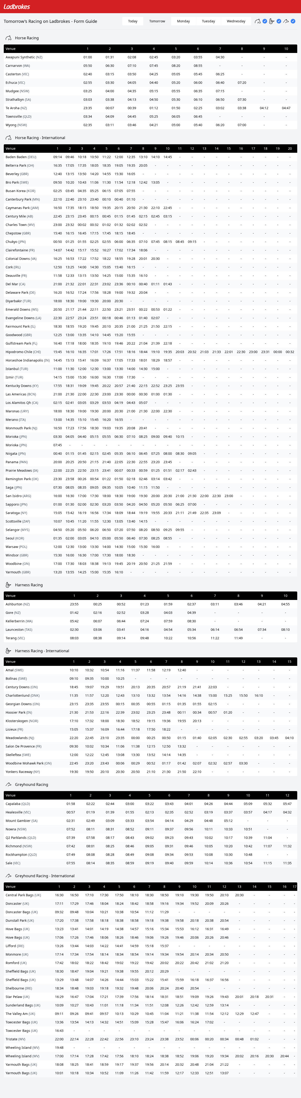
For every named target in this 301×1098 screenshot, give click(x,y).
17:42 (59, 963)
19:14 (149, 954)
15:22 (149, 979)
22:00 (82, 394)
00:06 (120, 763)
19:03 (106, 428)
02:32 (143, 224)
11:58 (57, 275)
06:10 (198, 99)
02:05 (212, 738)
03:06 (97, 629)
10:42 (248, 846)
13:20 (57, 572)
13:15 (70, 174)
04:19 (119, 402)
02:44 (110, 803)
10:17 (228, 837)
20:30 (155, 258)
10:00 (104, 678)
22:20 (74, 738)
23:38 (164, 1039)
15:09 (134, 1022)
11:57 (89, 695)
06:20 (220, 125)
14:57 (134, 929)
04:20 (131, 504)
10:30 (228, 854)
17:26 (106, 352)
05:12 (228, 820)
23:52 (179, 1039)
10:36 (228, 863)
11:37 (135, 670)
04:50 (154, 99)
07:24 (144, 621)
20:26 (224, 903)
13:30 (119, 368)
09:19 (149, 863)
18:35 (106, 165)
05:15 (154, 91)
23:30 (119, 394)
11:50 (155, 487)
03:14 (155, 479)
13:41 (74, 929)
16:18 (194, 979)
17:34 (131, 250)
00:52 (121, 604)
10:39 (248, 837)
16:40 (57, 343)
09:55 (180, 529)
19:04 (89, 971)
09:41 (89, 1013)
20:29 (164, 971)
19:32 (131, 292)
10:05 (119, 487)
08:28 (110, 854)
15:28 (149, 1022)
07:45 (154, 65)
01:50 (176, 108)
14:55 (106, 174)
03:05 (82, 402)
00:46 (119, 318)
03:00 (130, 803)
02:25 (198, 108)
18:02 (74, 963)
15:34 (164, 929)
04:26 (208, 803)
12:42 (143, 182)
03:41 (121, 629)
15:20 (119, 335)
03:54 (149, 820)
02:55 (87, 82)
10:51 (248, 829)
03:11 (110, 125)
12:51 (209, 1073)
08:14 (90, 863)
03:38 (110, 99)
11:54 (119, 182)
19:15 (151, 721)
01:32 (119, 224)
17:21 (104, 996)
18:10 (134, 895)
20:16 (254, 1056)
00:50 (57, 241)
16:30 (106, 377)
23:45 (82, 216)
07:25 (155, 453)
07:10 (132, 65)
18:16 (131, 352)
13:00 (70, 335)
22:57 (70, 318)
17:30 (131, 377)
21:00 (57, 284)
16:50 (57, 207)
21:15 (94, 462)
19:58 (179, 920)
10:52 (104, 1073)
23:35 (87, 108)
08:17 (110, 837)
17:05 (70, 165)
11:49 (238, 638)
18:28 (106, 292)
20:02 (164, 963)
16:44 (120, 729)
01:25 (70, 241)
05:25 (154, 116)
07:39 (71, 837)
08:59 (130, 863)
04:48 (208, 820)
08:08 (90, 854)
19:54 (179, 954)
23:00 (57, 224)
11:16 (120, 670)
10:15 (180, 436)
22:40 (70, 199)
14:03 (89, 946)
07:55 (131, 191)
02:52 (121, 612)
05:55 (176, 91)
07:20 (242, 82)
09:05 (192, 453)
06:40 (220, 82)
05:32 (267, 803)
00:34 (197, 712)
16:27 (106, 250)
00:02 (82, 224)
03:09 (110, 820)
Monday (183, 21)
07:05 (119, 191)
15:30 (119, 174)
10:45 (70, 521)
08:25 (143, 436)
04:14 (169, 820)
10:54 (104, 670)
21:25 (143, 326)
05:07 (143, 402)
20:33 (167, 513)
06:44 (121, 621)
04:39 (191, 612)
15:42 (70, 513)
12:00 (119, 157)
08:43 (130, 837)
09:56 (189, 829)
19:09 (82, 385)
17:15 (94, 233)
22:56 (119, 1039)
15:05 (106, 267)
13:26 (59, 946)
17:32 (89, 721)
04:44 (228, 803)
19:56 (149, 1064)
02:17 (180, 470)
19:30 (94, 301)
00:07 (110, 108)
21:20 (224, 963)
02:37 (191, 604)
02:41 (70, 402)
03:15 (110, 74)
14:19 (104, 929)
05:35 (119, 453)
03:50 (132, 74)
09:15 (192, 241)
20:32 (192, 352)
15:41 (82, 360)
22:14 (74, 1039)
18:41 (89, 1064)
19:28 (131, 258)
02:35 (87, 125)
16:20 (57, 292)
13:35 (82, 335)
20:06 (194, 937)
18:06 (143, 250)
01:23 (144, 604)
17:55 (57, 385)
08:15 (167, 241)
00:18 (106, 318)
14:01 (89, 929)
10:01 (59, 1073)
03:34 (87, 116)
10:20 (70, 182)
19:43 (224, 996)
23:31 (265, 352)
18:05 (94, 165)
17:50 (151, 729)
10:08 (208, 854)
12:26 (179, 1005)
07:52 (71, 829)
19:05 (119, 165)
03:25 (87, 91)
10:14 (208, 863)
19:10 (106, 343)
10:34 (104, 746)
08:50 (155, 529)
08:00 (167, 453)
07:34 (262, 629)
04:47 (286, 108)
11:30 (106, 182)
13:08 (120, 754)
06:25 (220, 74)
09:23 (169, 837)
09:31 (169, 846)
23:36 (119, 284)
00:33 (131, 470)
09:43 (189, 837)
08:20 (176, 65)
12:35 (131, 157)
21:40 (131, 385)
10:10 (74, 670)
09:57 (104, 1013)
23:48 (166, 712)
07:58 (90, 837)
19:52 (194, 903)
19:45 (94, 326)
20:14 (194, 954)
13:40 (131, 521)
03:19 (208, 812)
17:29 (74, 903)
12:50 (57, 267)
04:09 (110, 116)
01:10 (131, 199)
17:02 (119, 250)
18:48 (74, 988)
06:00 (198, 82)
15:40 (57, 233)
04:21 (154, 125)
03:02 (220, 108)
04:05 (132, 82)
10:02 (89, 746)
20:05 (143, 165)
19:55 (155, 513)
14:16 (182, 695)
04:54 (168, 629)
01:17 (166, 763)
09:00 (155, 436)
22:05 (119, 462)
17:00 (119, 377)
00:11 (182, 712)
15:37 (89, 729)
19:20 (82, 326)
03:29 (94, 402)
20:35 (119, 326)
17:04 (89, 996)
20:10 (106, 326)
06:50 (220, 99)
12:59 (209, 1005)
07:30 (242, 99)
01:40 (143, 318)
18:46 (134, 937)
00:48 (239, 1039)
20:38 (209, 920)
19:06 (149, 937)
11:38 (135, 746)
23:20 (155, 462)
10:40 (131, 487)
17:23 (70, 428)
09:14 (57, 157)
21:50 (155, 326)
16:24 (194, 1022)
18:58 (149, 903)
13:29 (59, 979)
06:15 (106, 191)
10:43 (82, 182)
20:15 (119, 207)
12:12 (224, 1013)
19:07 (89, 687)
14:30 (94, 267)
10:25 (120, 678)
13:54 (166, 695)
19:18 (149, 920)
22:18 (167, 343)
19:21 (104, 971)
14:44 (119, 979)
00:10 (106, 199)
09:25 (167, 529)
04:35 (132, 91)
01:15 (119, 216)
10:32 (89, 670)
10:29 (134, 1013)
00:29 (135, 763)
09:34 (169, 854)
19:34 (179, 903)
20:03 (180, 352)
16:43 (59, 1030)
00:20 (209, 1039)
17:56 (94, 292)
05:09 (248, 803)
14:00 (82, 267)
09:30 (74, 746)
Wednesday (236, 21)
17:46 (89, 903)
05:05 (176, 74)
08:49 (130, 854)
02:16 (97, 612)
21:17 (70, 309)
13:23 (59, 929)
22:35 (204, 513)
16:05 (131, 174)
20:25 (70, 462)
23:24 (82, 318)
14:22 (104, 946)
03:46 (132, 125)
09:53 (189, 854)
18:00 (57, 301)
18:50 (94, 207)
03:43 (169, 803)
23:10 (82, 199)
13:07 (224, 1073)
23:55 (180, 385)
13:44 (74, 946)
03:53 (106, 402)
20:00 (106, 301)
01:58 (71, 803)
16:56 (94, 513)
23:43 (104, 763)
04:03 (168, 612)
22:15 (167, 326)
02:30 (94, 504)
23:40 (94, 199)
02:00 (82, 504)
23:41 (106, 470)
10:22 (168, 638)
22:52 (155, 385)
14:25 (106, 275)
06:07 (97, 621)
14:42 (70, 250)
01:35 (57, 538)
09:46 (70, 157)
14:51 (119, 1022)
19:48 (134, 988)
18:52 (135, 721)
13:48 (74, 979)
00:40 (119, 199)
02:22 (90, 803)
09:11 (149, 829)
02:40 (87, 74)
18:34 (119, 954)
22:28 (89, 1039)
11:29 (164, 912)
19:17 (119, 1064)
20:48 (194, 1064)
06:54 (238, 629)
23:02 (106, 284)
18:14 (104, 954)
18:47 (74, 971)
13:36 (59, 1022)
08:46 (130, 846)
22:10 (57, 199)
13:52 (151, 754)
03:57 (248, 812)
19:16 (164, 903)
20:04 (143, 292)
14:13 (89, 1022)
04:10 (94, 538)
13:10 (143, 157)
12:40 (57, 174)
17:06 (59, 937)
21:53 (89, 712)
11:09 (119, 1073)
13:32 (151, 695)
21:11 (180, 513)
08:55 (198, 65)
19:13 (106, 563)
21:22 (224, 1064)
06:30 (110, 65)
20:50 (131, 207)
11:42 (149, 1073)
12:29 (239, 1013)
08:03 (74, 638)
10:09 (59, 1005)
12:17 (179, 1073)
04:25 (154, 74)
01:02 (106, 224)
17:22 (82, 258)
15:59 (179, 979)
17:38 (74, 920)
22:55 (143, 462)
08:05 (70, 487)
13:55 (70, 572)
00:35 (135, 704)
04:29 (189, 820)
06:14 (215, 629)
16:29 (59, 996)
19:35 (131, 165)
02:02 (131, 224)
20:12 (149, 971)
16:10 (143, 275)
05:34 (191, 629)
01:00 (87, 57)
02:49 (90, 820)
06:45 (198, 116)
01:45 (131, 216)
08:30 (180, 453)
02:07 (155, 318)
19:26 (164, 937)
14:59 (134, 946)
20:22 (131, 343)
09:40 (167, 436)
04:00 (110, 91)
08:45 (180, 241)
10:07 (57, 521)
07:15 (220, 91)
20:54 (224, 920)
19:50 (89, 771)
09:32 (59, 912)
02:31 (71, 820)
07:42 (71, 846)
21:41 (197, 687)
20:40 (179, 988)
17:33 (131, 360)
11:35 (74, 695)
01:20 (228, 712)
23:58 (70, 479)
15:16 (149, 929)
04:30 (220, 57)
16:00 (94, 377)
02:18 (131, 479)
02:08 (132, 57)
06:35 (198, 91)
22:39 (120, 712)
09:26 (74, 1013)
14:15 (57, 377)
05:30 (176, 99)
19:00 (119, 292)
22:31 (94, 284)
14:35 (70, 419)
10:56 (191, 638)
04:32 (287, 812)
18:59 (104, 1064)
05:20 (176, 82)
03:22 (149, 803)
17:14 (59, 954)
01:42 (74, 612)
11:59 (164, 1073)
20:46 (224, 937)
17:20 (59, 920)
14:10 (155, 157)
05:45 (198, 74)
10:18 (82, 157)
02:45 (154, 57)
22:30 (57, 318)
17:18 (70, 343)
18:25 (74, 1064)
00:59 (143, 470)
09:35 (106, 487)
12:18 (131, 182)
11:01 (104, 1005)
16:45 (82, 233)
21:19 (182, 687)
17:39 (119, 996)
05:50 (87, 65)
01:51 (167, 470)
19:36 (166, 721)
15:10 (82, 419)
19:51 (120, 687)
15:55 (131, 335)
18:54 (134, 954)
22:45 (167, 207)
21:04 (143, 343)
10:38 (119, 912)
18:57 (167, 360)
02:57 (228, 763)
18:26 (119, 937)
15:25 (228, 695)
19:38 (164, 920)
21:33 (216, 352)
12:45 (104, 754)
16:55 (119, 419)
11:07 (267, 846)
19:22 (134, 963)
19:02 (119, 963)
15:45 (57, 352)
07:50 (131, 529)
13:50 (82, 174)
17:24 (82, 292)
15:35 (131, 275)
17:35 (82, 165)
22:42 (104, 1039)
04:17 (267, 812)
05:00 (176, 125)
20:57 (119, 385)
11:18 (119, 1005)
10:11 (208, 829)
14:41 (119, 946)
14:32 (104, 1022)
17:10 (74, 721)
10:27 (74, 1005)
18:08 (59, 1064)
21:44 (82, 309)
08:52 (130, 829)
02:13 (149, 812)
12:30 (94, 368)
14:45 (167, 157)
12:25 (57, 335)
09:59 (189, 863)
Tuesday (208, 21)
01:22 (167, 309)
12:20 (104, 695)
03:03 (87, 99)
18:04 (104, 903)
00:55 (151, 704)
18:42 (134, 903)
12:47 (254, 1013)
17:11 (59, 903)
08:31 (110, 829)
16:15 (70, 233)
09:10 (74, 678)
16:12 (194, 929)
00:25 (97, 604)
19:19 (143, 513)
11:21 (179, 1013)
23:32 (70, 224)
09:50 (57, 182)
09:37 (169, 829)
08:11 (90, 829)
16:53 (70, 258)
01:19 (90, 812)
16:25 (57, 258)
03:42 (167, 479)
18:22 (106, 258)
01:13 (131, 318)
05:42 (74, 621)
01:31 (110, 57)
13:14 (224, 1005)
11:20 (82, 521)
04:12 (264, 108)
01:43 (167, 284)
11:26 (134, 1073)
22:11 (94, 309)
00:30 (143, 394)
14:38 (197, 695)
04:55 (285, 604)
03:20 (176, 57)
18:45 (131, 233)
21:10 (151, 771)
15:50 (243, 695)
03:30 (110, 82)
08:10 (285, 629)
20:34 (209, 954)
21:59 (167, 563)
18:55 (119, 258)
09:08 (149, 854)
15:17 (82, 250)
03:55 (198, 57)
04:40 (154, 82)
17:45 (106, 233)
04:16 (144, 629)
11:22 (106, 157)
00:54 (94, 479)
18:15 (82, 207)
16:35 (57, 165)
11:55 (94, 521)
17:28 (89, 1056)
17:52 (94, 258)
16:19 (82, 513)
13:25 (70, 267)
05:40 (198, 125)
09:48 (144, 638)
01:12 (154, 108)
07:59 (168, 621)
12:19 (166, 670)
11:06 (94, 182)
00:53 (155, 309)
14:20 (94, 174)
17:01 (94, 352)
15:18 (149, 946)
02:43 (192, 470)
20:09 (209, 903)
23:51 (131, 309)
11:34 (134, 1005)
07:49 (71, 854)
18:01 (143, 360)
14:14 (166, 754)
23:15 (70, 216)
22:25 (70, 470)
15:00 (119, 275)
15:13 (70, 360)
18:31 (70, 385)
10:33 (228, 829)
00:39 (132, 108)
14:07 (57, 250)
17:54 (89, 954)
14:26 (104, 979)
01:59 (168, 604)
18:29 (155, 360)
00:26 (82, 479)
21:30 (143, 207)
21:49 (192, 513)
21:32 (70, 284)
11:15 (143, 487)
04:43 (131, 402)
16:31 (209, 929)
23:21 (119, 309)
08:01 (90, 846)
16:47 (74, 996)
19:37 (134, 1064)
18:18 (104, 920)
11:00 (57, 368)
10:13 (119, 1013)
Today (132, 21)
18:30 (70, 301)
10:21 (104, 912)
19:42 (149, 963)
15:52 (94, 250)
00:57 (212, 712)
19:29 (104, 687)
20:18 (194, 920)
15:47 (164, 1022)
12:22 (89, 754)
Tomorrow (157, 21)
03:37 (228, 812)
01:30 (167, 394)
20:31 (269, 996)
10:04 (89, 912)
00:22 (143, 309)
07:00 (242, 125)
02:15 (143, 216)
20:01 (143, 258)
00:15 (94, 216)
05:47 (287, 803)
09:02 (149, 837)
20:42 (194, 963)
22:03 (212, 687)
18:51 (179, 996)
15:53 (179, 929)
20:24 (164, 988)
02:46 (143, 479)
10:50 (94, 157)
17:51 (119, 352)
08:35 (82, 487)
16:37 (106, 360)
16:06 (179, 1022)
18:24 (119, 903)
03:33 (130, 820)
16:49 (224, 929)
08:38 (97, 638)
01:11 (155, 284)
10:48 (248, 854)
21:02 (209, 963)
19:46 (119, 343)
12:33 (70, 275)
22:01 (82, 284)
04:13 (132, 99)
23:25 (167, 385)
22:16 (104, 712)
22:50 (106, 309)
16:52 (70, 292)
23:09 (216, 513)
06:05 (176, 116)
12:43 (120, 695)
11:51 (149, 1005)
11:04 (267, 837)
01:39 (110, 812)
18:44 (143, 352)
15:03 (134, 979)
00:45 (106, 216)
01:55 (82, 241)
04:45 (132, 116)
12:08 (164, 1005)
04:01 (189, 803)
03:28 (144, 612)
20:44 (284, 1056)
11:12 (149, 912)
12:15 (151, 746)
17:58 (89, 920)
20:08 (131, 428)
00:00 (277, 352)
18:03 (82, 563)
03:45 (70, 191)
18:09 (119, 513)
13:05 (155, 182)
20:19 (131, 563)
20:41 (143, 428)
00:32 (94, 224)
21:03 (204, 352)
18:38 (94, 563)
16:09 (94, 360)
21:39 (155, 343)
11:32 (287, 846)
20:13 (135, 687)
